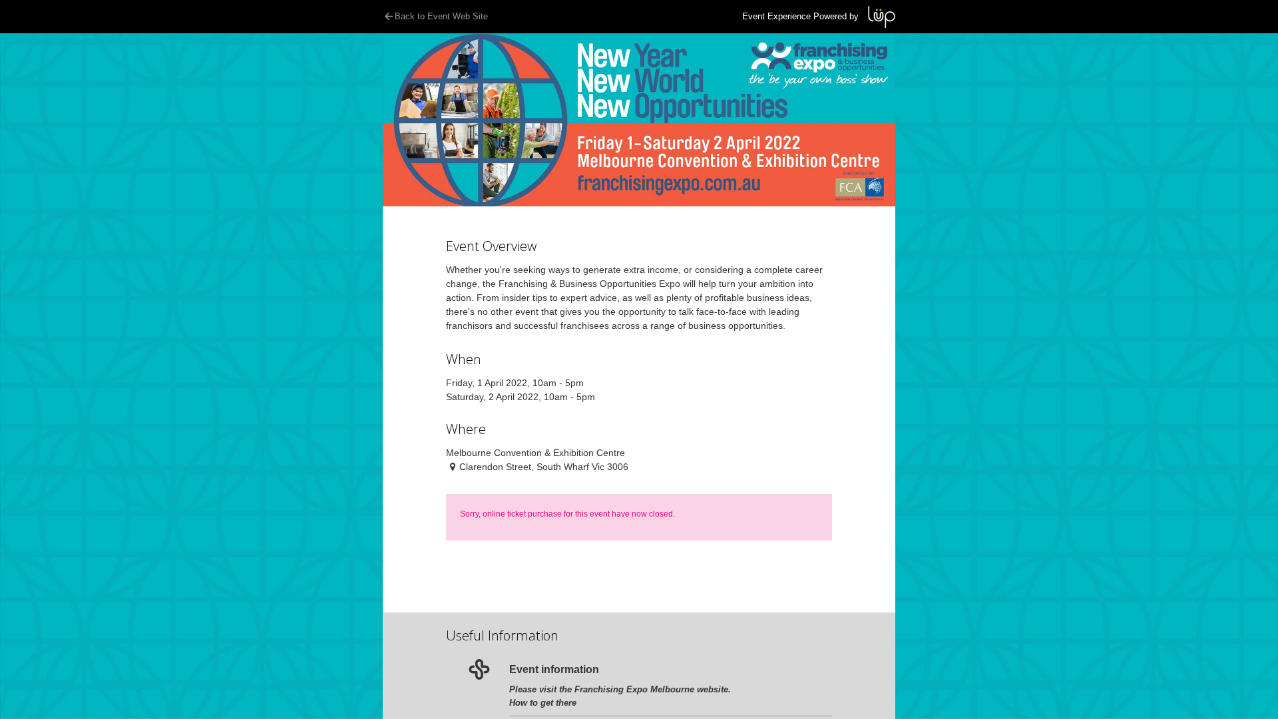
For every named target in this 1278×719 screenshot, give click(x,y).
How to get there (542, 703)
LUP (881, 17)
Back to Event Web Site (441, 16)
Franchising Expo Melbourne (634, 689)
